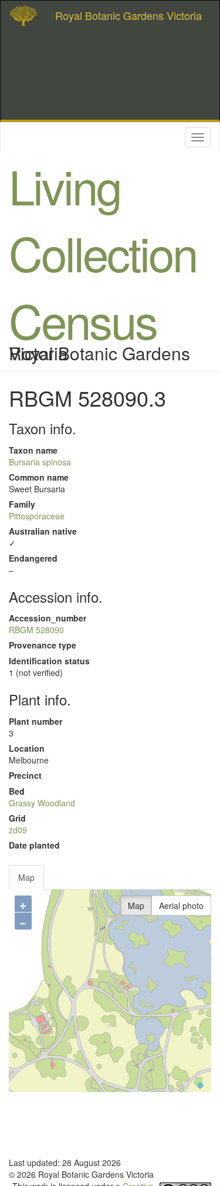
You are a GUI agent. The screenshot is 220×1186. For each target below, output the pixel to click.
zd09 (18, 830)
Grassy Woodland (42, 803)
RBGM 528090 (36, 630)
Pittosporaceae (37, 516)
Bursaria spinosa (40, 462)
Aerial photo (181, 905)
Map (26, 877)
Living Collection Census (103, 252)
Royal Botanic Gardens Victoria (128, 15)
